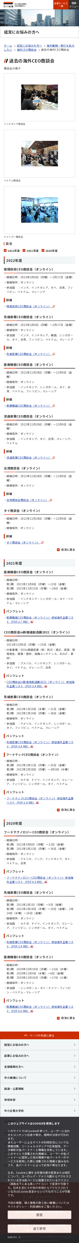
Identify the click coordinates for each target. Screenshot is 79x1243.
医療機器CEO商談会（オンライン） (29, 406)
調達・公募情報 (14, 1089)
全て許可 (39, 1228)
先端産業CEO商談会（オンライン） (29, 354)
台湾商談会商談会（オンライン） (28, 500)
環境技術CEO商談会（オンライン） (29, 306)
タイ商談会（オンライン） (24, 542)
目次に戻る (68, 549)
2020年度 (51, 251)
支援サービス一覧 (61, 5)
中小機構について (15, 1078)
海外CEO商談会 (26, 50)
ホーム (8, 45)
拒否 (39, 1214)
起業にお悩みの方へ (16, 1056)
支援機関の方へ (14, 1067)
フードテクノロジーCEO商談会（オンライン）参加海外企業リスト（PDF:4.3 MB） (40, 880)
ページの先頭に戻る (42, 1035)
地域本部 (9, 1100)
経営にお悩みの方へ (29, 45)
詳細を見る (12, 1237)
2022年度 (14, 251)
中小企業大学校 (14, 1111)
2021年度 (32, 251)
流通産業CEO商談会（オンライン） (29, 457)
